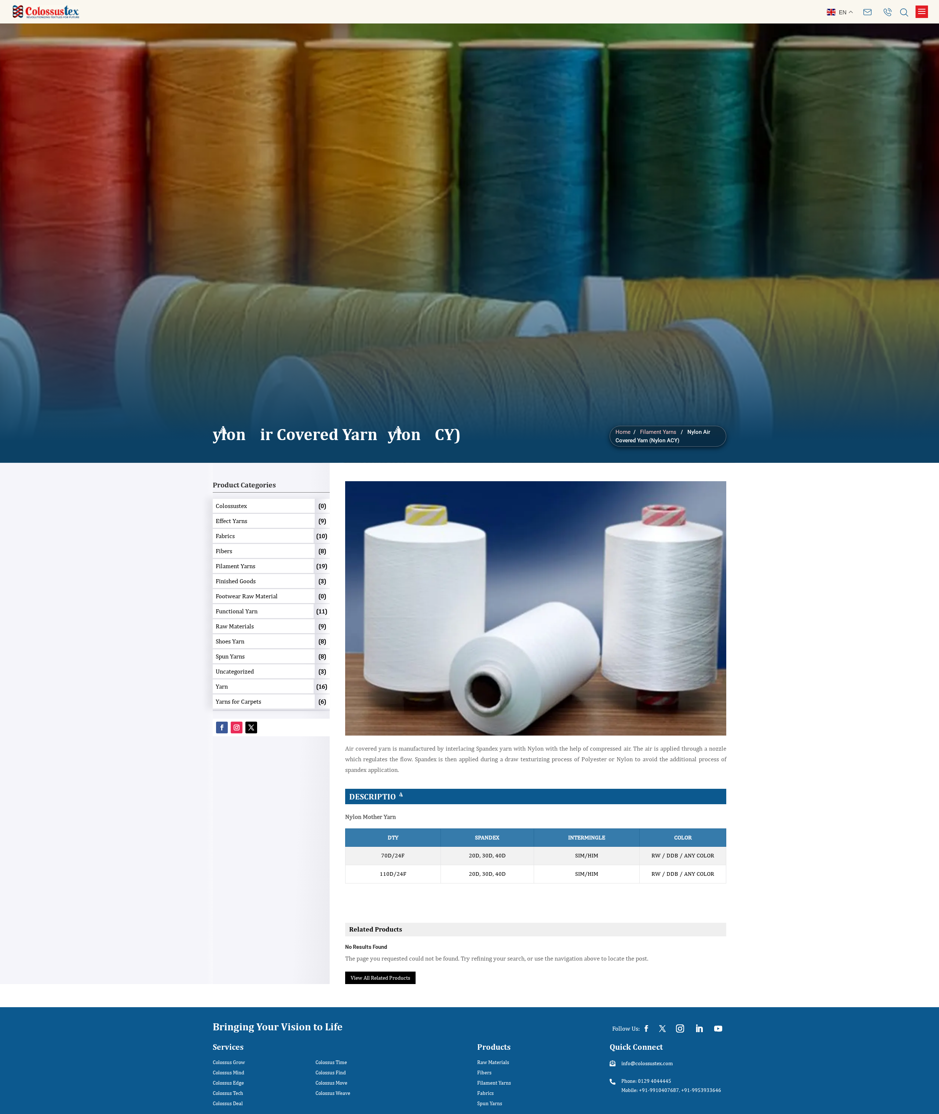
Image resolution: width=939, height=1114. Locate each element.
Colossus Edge (228, 1083)
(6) (322, 701)
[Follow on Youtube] (718, 1028)
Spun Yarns (230, 656)
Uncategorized (235, 671)
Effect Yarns (231, 521)
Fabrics (225, 536)
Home (623, 432)
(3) (322, 581)
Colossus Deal (228, 1103)
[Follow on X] (251, 727)
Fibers (224, 551)
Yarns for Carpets (238, 701)
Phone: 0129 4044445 (646, 1081)
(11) (321, 611)
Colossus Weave (332, 1093)
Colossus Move (331, 1083)
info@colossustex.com (647, 1063)
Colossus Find (330, 1072)
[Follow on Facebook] (222, 727)
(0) (322, 505)
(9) (322, 521)
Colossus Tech (228, 1093)
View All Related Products (380, 978)
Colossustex (231, 505)
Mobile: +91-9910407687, (650, 1090)
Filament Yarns (658, 432)
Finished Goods (236, 581)
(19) (321, 566)
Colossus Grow (229, 1062)
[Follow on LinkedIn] (699, 1028)
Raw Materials (235, 626)
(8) (322, 551)
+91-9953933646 (701, 1090)
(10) (321, 536)
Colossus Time (331, 1062)
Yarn (222, 686)
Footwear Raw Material (247, 596)
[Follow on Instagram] (236, 727)
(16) (321, 686)
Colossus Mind (228, 1072)
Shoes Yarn (230, 641)
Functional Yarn (236, 611)
